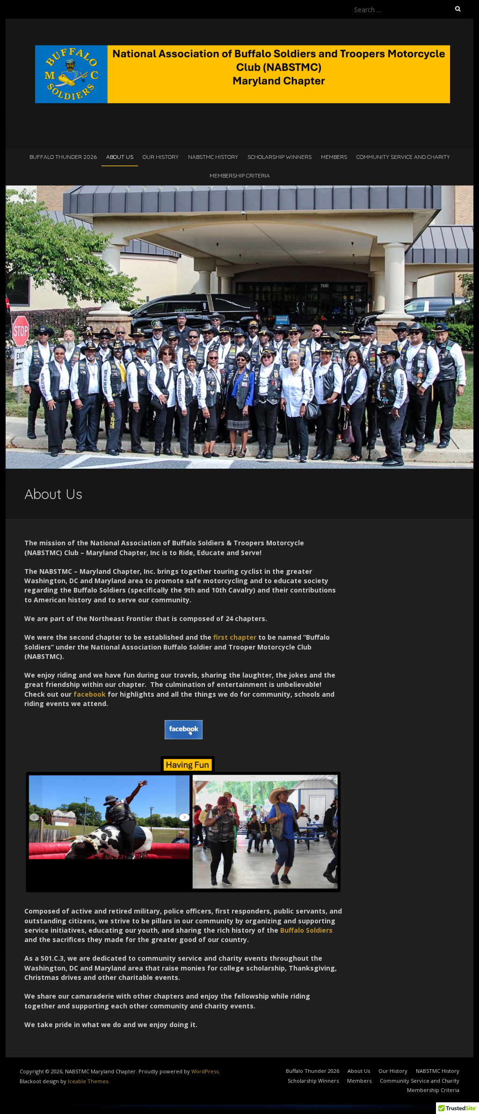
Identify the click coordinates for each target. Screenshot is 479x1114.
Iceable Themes (88, 1081)
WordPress (204, 1071)
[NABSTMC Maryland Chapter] (239, 41)
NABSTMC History (213, 156)
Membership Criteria (240, 175)
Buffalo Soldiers (306, 930)
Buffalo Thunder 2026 (63, 156)
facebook (89, 694)
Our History (161, 156)
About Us (119, 156)
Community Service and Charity (403, 156)
